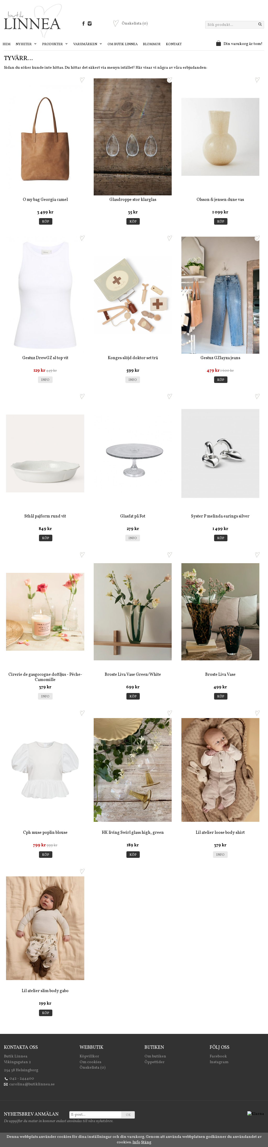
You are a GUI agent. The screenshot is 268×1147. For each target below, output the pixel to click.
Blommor (152, 44)
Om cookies (90, 1062)
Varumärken (85, 44)
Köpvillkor (89, 1056)
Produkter (53, 44)
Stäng (146, 1142)
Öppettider (154, 1062)
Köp (45, 221)
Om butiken (155, 1056)
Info (45, 380)
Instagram (219, 1062)
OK (128, 1115)
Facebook (218, 1056)
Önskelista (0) (92, 1067)
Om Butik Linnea (123, 44)
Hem (6, 44)
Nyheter (24, 44)
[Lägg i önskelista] (82, 80)
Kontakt (174, 44)
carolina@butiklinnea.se (32, 1084)
